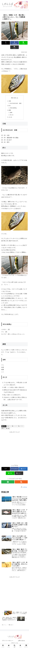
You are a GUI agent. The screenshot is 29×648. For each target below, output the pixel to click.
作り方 (11, 114)
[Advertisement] (14, 447)
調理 (10, 110)
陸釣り (4, 426)
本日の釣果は (13, 108)
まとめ (10, 117)
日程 (10, 101)
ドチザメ (22, 426)
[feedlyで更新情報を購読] (7, 481)
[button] (14, 47)
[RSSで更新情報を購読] (21, 481)
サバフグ (15, 426)
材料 (11, 112)
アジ (10, 426)
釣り (10, 105)
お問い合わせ (21, 640)
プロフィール (14, 643)
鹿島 (8, 428)
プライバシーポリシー (7, 640)
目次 (12, 97)
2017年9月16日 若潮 (15, 103)
